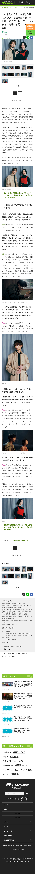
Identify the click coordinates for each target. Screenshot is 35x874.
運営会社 (18, 845)
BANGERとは (9, 840)
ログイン (30, 21)
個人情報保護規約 (7, 845)
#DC (16, 770)
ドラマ (6, 822)
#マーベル (8, 769)
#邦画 (13, 656)
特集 (5, 809)
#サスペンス (10, 653)
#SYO (10, 38)
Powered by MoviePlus (17, 849)
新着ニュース (8, 835)
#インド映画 (25, 769)
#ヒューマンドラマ (21, 653)
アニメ (6, 826)
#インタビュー (6, 656)
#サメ (6, 756)
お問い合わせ (27, 845)
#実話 (18, 765)
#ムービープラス (8, 765)
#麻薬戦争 (7, 752)
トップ (6, 805)
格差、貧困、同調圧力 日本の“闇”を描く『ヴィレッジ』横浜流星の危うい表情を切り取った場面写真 (18, 195)
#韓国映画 (14, 757)
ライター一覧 (8, 831)
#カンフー (6, 774)
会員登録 (30, 27)
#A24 (21, 761)
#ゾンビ (25, 765)
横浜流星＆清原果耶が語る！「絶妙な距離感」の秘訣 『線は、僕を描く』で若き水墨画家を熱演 (18, 527)
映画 (5, 32)
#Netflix (15, 774)
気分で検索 (30, 32)
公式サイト (7, 649)
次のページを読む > (17, 100)
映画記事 (17, 813)
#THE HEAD (19, 752)
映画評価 (17, 817)
